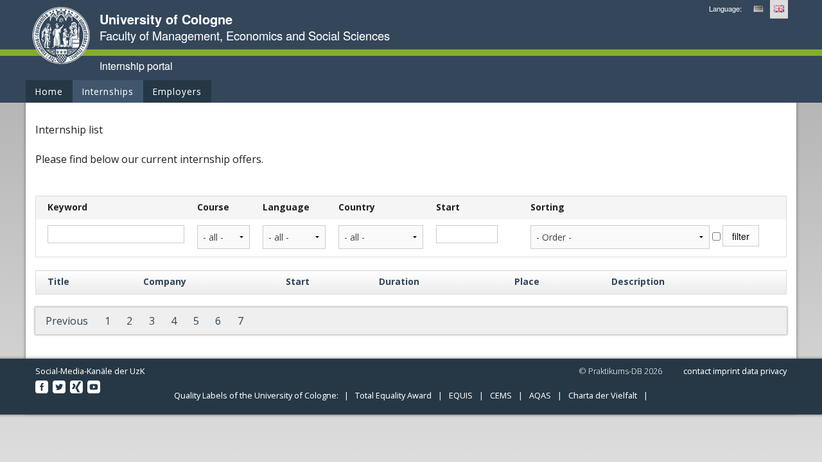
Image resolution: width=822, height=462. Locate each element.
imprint (726, 371)
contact (697, 371)
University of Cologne (166, 19)
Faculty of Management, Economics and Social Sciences (245, 35)
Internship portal (136, 65)
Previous (67, 321)
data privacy (764, 371)
